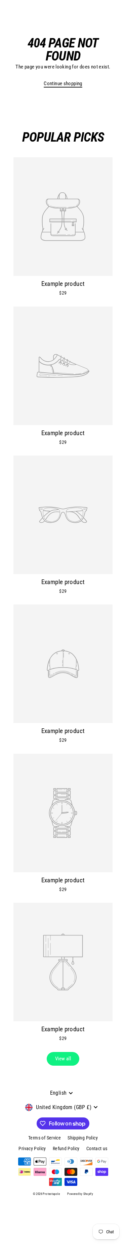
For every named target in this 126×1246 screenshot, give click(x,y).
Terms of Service (44, 1137)
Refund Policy (66, 1148)
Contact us (97, 1148)
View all (63, 1059)
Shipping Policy (83, 1137)
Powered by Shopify (80, 1194)
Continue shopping (63, 83)
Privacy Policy (32, 1148)
